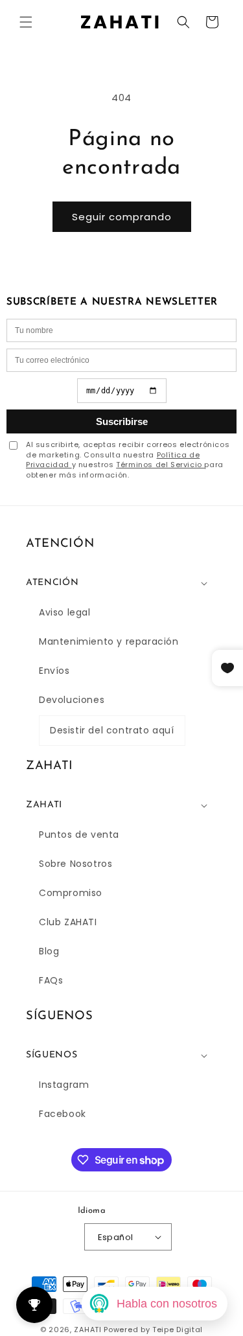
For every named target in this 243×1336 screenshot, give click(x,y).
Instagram (64, 1084)
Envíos (54, 670)
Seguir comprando (122, 217)
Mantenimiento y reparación (109, 641)
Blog (49, 951)
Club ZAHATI (68, 922)
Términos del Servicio (160, 464)
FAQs (51, 980)
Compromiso (70, 892)
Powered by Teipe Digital (153, 1329)
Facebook (62, 1113)
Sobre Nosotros (75, 863)
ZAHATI (87, 1329)
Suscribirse (122, 421)
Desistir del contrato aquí (112, 730)
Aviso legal (65, 612)
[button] (26, 22)
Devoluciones (71, 699)
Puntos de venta (79, 834)
